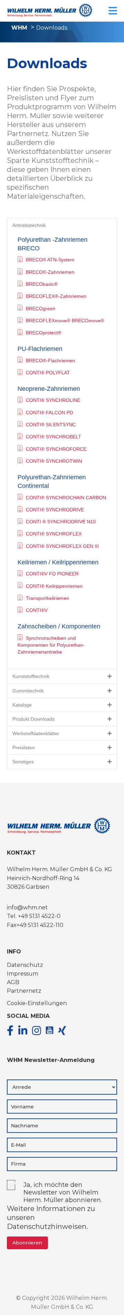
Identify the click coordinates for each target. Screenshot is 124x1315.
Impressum (22, 973)
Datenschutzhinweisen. (47, 1226)
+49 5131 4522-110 (40, 925)
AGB (13, 982)
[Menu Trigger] (112, 10)
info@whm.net (27, 907)
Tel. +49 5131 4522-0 (34, 916)
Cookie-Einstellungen (37, 1003)
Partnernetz (24, 991)
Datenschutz (25, 965)
